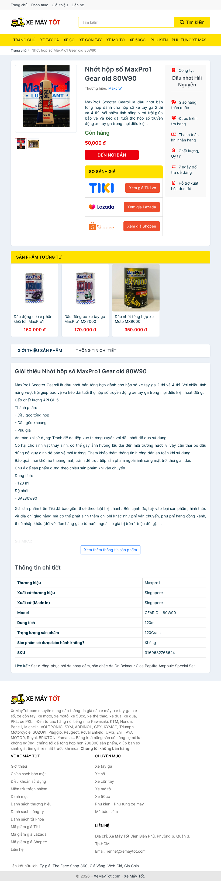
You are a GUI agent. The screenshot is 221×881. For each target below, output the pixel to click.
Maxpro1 (115, 88)
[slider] (20, 144)
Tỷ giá (45, 865)
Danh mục (39, 5)
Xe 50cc (138, 40)
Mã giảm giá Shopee (29, 841)
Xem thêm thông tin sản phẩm (110, 549)
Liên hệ (78, 5)
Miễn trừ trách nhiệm (29, 789)
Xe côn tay (91, 40)
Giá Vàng (97, 865)
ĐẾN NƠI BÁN (112, 155)
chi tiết (96, 350)
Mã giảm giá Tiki (25, 826)
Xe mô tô (115, 40)
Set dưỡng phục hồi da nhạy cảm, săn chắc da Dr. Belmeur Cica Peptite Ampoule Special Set (113, 665)
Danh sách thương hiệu (31, 804)
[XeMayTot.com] (36, 22)
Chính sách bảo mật (28, 773)
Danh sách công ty (27, 811)
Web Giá (115, 865)
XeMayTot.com (107, 876)
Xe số (69, 40)
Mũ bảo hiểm (106, 811)
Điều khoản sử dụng (28, 781)
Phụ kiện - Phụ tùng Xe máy (178, 40)
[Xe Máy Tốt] (38, 698)
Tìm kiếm (195, 22)
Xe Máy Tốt (134, 876)
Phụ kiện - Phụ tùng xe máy (119, 804)
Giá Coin (131, 865)
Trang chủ (19, 5)
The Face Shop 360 (70, 865)
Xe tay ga (49, 40)
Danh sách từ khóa (27, 819)
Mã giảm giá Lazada (29, 834)
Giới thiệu (60, 5)
